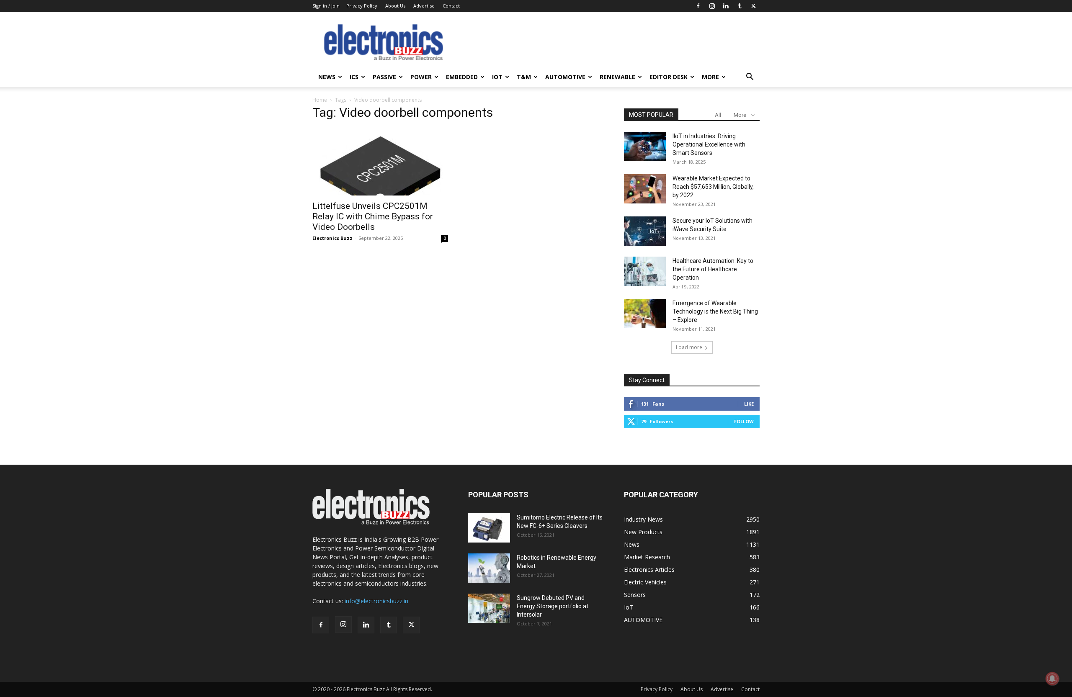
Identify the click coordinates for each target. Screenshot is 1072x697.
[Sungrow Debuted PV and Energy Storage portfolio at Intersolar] (489, 608)
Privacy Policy (361, 6)
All (718, 115)
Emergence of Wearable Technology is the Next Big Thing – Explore (715, 311)
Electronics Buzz (332, 238)
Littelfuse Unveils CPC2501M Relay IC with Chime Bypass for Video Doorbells (372, 216)
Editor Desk (668, 77)
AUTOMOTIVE (565, 77)
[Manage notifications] (1052, 678)
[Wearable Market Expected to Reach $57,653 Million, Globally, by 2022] (645, 188)
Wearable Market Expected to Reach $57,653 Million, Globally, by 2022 (713, 186)
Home (319, 99)
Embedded (462, 77)
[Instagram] (712, 6)
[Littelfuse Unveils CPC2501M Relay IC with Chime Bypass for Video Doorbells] (380, 162)
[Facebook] (698, 6)
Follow (744, 421)
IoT (497, 77)
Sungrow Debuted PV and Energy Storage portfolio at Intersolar (552, 606)
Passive (384, 77)
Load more (689, 347)
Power (421, 77)
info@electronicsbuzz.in (376, 601)
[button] (750, 78)
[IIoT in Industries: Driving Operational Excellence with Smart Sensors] (645, 146)
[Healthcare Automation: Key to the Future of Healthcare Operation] (645, 271)
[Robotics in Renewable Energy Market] (489, 568)
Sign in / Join (326, 6)
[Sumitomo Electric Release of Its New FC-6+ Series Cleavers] (489, 528)
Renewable (617, 77)
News (326, 77)
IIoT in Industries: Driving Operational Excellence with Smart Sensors (709, 144)
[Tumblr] (739, 6)
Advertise (424, 6)
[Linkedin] (725, 6)
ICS (354, 77)
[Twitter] (753, 6)
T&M (524, 77)
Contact (451, 6)
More (710, 77)
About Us (395, 6)
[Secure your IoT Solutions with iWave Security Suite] (645, 231)
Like (749, 404)
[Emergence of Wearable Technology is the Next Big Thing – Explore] (645, 313)
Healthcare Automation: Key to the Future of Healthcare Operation (713, 269)
